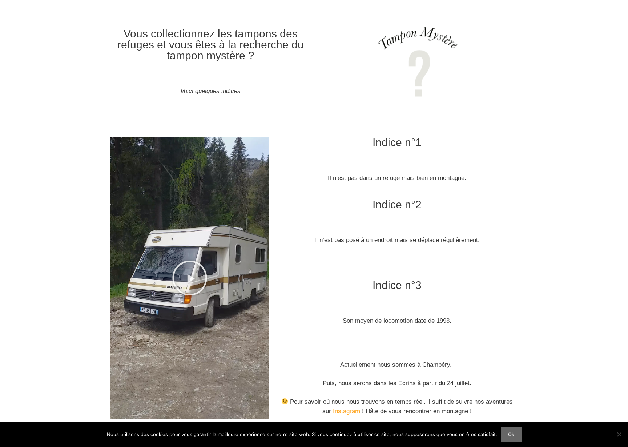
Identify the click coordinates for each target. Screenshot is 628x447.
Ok (511, 434)
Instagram (346, 411)
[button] (190, 278)
